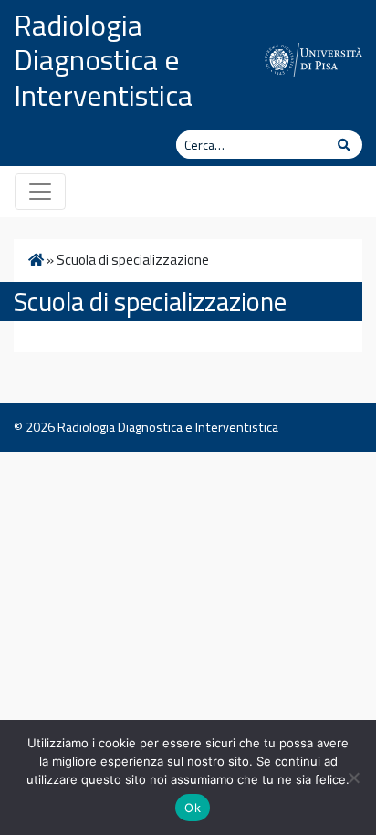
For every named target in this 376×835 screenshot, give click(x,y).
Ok (192, 807)
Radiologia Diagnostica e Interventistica (103, 60)
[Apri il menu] (40, 191)
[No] (353, 777)
